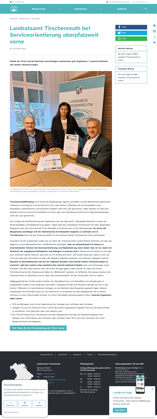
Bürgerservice (39, 9)
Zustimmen (10, 405)
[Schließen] (152, 389)
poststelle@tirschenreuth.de (119, 2)
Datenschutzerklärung (10, 412)
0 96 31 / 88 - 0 (141, 2)
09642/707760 (120, 379)
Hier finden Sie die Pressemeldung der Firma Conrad (38, 328)
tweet (124, 33)
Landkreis (122, 9)
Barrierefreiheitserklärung (107, 355)
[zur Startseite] (14, 9)
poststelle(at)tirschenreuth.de (54, 380)
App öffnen (120, 410)
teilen (124, 27)
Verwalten (25, 405)
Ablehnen (39, 405)
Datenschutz (62, 355)
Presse (89, 355)
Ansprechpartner (46, 355)
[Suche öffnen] (146, 9)
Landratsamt (80, 9)
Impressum (77, 355)
